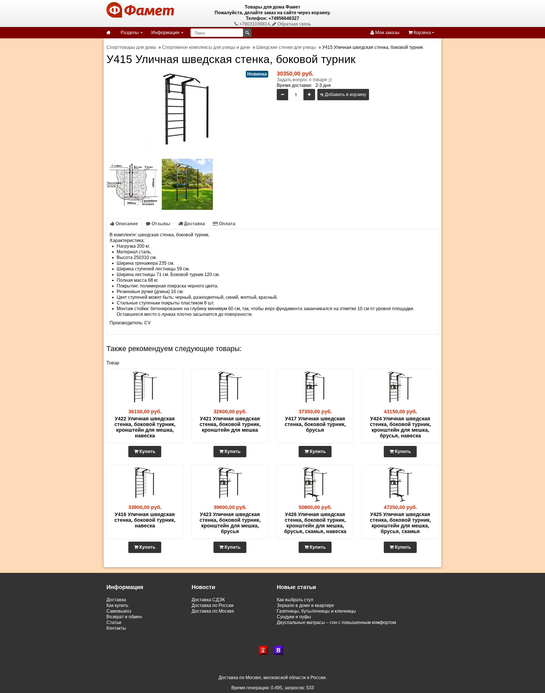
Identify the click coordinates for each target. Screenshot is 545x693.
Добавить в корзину (345, 94)
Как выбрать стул (295, 599)
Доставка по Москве (213, 611)
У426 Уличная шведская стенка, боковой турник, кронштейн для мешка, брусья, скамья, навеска (315, 523)
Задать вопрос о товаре (302, 79)
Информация (166, 32)
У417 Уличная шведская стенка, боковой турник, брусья (315, 424)
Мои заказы (387, 32)
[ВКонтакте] (280, 650)
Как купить (117, 605)
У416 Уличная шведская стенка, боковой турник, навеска (144, 520)
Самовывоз (118, 611)
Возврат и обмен (124, 616)
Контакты (116, 628)
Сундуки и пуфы (294, 616)
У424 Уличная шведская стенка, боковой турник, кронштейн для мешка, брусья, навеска (400, 427)
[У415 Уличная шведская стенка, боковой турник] (187, 112)
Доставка (194, 223)
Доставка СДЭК (208, 599)
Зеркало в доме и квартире (305, 605)
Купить (147, 451)
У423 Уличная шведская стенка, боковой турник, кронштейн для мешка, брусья (230, 523)
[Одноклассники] (265, 650)
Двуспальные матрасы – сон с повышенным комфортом (336, 622)
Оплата (226, 223)
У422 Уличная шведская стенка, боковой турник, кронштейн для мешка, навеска (144, 427)
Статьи (113, 622)
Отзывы (160, 223)
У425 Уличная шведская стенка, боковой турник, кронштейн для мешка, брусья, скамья (400, 523)
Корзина (422, 32)
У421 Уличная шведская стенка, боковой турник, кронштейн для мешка (230, 424)
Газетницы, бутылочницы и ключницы (316, 611)
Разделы (130, 32)
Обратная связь (293, 24)
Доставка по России (213, 605)
